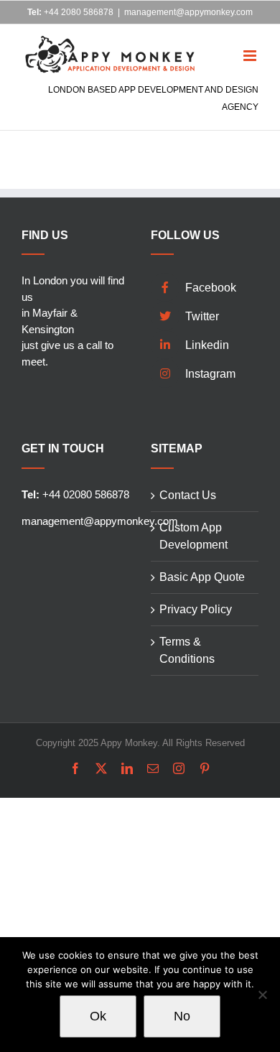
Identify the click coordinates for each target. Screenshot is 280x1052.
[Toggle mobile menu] (250, 45)
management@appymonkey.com (188, 12)
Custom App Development (193, 536)
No (182, 1016)
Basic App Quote (202, 577)
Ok (98, 1016)
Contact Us (187, 495)
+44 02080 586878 (75, 494)
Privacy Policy (195, 609)
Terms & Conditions (187, 650)
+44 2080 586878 (70, 12)
